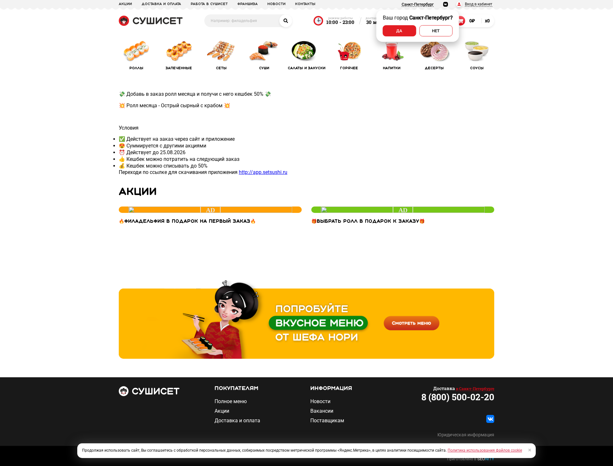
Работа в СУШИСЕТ (209, 4)
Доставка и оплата (237, 420)
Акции (222, 411)
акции (125, 4)
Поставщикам (327, 420)
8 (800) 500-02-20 (457, 397)
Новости (320, 401)
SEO (485, 458)
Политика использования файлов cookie (485, 450)
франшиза (247, 4)
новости (276, 4)
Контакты (305, 4)
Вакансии (321, 411)
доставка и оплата (161, 4)
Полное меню (231, 401)
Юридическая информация (465, 434)
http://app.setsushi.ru (263, 172)
